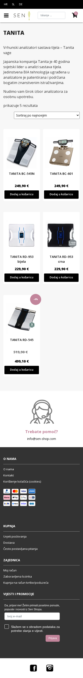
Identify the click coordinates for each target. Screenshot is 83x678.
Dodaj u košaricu (21, 194)
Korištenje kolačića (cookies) (22, 481)
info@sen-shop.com (41, 439)
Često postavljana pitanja (20, 549)
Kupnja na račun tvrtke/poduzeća (25, 583)
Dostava (9, 543)
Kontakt (8, 475)
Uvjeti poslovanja (15, 536)
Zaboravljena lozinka (17, 576)
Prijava (52, 638)
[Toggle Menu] (6, 15)
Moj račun (10, 570)
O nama (8, 469)
